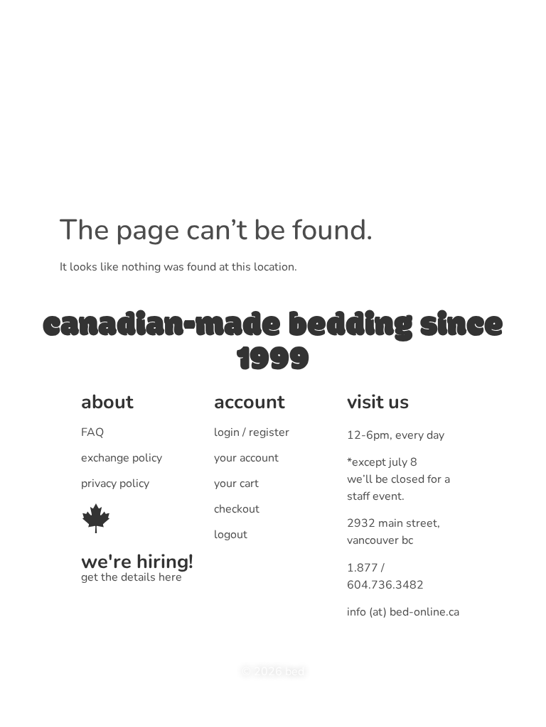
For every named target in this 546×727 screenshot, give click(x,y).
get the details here (131, 577)
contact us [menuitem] (373, 68)
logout (230, 534)
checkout (236, 509)
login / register (251, 432)
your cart (236, 483)
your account (246, 458)
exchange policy (121, 458)
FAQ (92, 432)
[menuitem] (184, 68)
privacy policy (115, 483)
